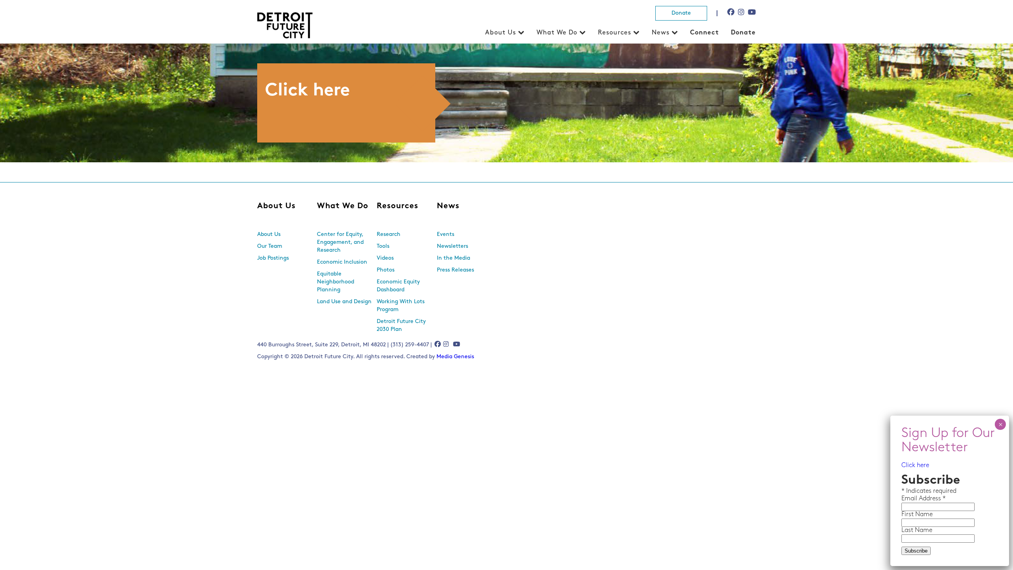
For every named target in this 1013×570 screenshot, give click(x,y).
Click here (915, 465)
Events (445, 235)
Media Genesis (455, 357)
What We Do (557, 33)
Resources (614, 33)
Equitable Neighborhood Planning (335, 282)
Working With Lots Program (401, 306)
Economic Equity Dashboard (398, 286)
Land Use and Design (344, 302)
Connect (704, 33)
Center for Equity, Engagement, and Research (340, 242)
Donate (681, 13)
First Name (917, 514)
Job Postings (273, 258)
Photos (386, 270)
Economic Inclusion (342, 262)
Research (388, 235)
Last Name (916, 530)
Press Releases (455, 270)
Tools (383, 246)
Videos (385, 258)
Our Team (269, 246)
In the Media (453, 258)
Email (910, 499)
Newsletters (452, 246)
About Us (500, 33)
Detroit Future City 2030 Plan (401, 325)
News (661, 33)
